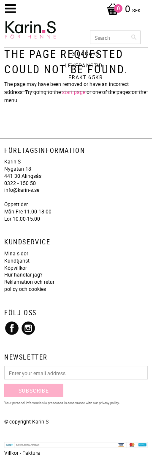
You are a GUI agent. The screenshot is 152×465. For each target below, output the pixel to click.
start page (73, 92)
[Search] (134, 37)
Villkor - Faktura (22, 452)
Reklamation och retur (29, 281)
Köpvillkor (15, 267)
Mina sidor (16, 253)
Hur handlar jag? (23, 274)
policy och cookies (25, 288)
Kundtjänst (17, 260)
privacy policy (109, 402)
